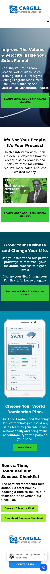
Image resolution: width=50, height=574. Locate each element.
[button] (48, 21)
